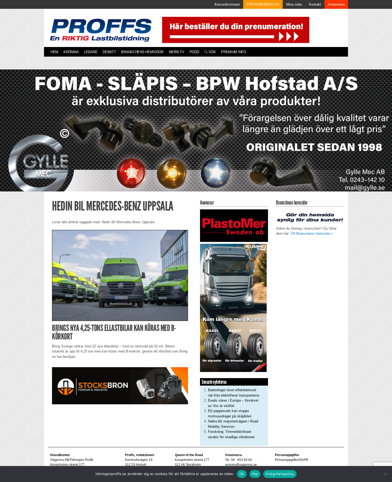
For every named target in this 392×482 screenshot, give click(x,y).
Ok (241, 474)
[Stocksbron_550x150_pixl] (120, 385)
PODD (194, 52)
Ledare (90, 52)
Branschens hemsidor (142, 52)
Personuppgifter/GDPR (291, 460)
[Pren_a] (234, 30)
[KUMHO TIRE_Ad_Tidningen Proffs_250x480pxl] (233, 308)
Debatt (109, 52)
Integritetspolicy (280, 474)
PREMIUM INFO (233, 52)
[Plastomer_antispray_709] (234, 225)
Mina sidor (294, 4)
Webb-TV (176, 52)
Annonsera (336, 4)
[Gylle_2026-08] (196, 137)
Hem (54, 52)
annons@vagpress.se (241, 465)
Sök (211, 52)
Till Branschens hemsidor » (312, 234)
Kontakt (315, 4)
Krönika (71, 52)
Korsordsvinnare (227, 4)
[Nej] (385, 474)
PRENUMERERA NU (263, 4)
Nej (255, 474)
